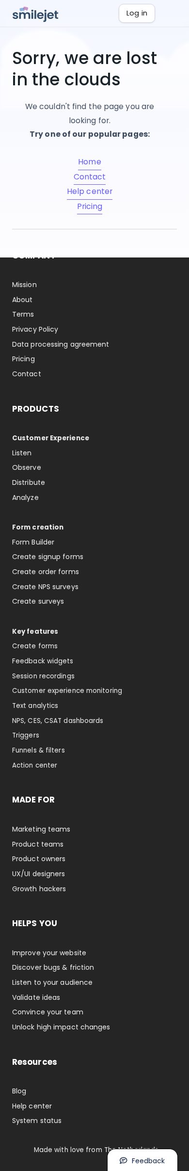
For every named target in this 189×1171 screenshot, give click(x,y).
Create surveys (38, 601)
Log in (136, 13)
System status (37, 1120)
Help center (89, 191)
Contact (90, 177)
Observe (26, 467)
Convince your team (47, 1012)
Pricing (90, 206)
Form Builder (33, 542)
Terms (23, 314)
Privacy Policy (35, 329)
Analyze (25, 497)
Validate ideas (36, 997)
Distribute (28, 482)
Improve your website (49, 953)
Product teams (37, 844)
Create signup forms (47, 556)
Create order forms (45, 572)
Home (89, 162)
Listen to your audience (52, 982)
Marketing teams (41, 829)
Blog (19, 1091)
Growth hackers (39, 889)
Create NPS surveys (45, 587)
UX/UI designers (38, 874)
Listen (22, 453)
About (22, 300)
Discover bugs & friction (53, 967)
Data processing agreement (61, 344)
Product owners (38, 859)
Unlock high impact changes (61, 1027)
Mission (24, 284)
